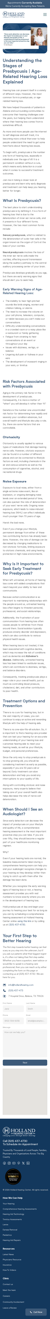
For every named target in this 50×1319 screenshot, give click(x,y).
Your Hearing (8, 1203)
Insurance (7, 1265)
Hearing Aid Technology (13, 1214)
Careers (6, 1296)
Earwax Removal (10, 1229)
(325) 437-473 (15, 990)
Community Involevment (13, 1302)
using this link (24, 921)
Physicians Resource (12, 1259)
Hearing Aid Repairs (12, 1240)
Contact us (8, 1284)
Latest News (8, 1254)
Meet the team (9, 1290)
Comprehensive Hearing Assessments (20, 1209)
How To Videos (9, 1270)
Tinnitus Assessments (12, 1219)
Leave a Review (10, 1308)
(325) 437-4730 (17, 924)
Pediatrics (7, 1235)
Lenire (5, 1224)
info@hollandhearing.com (20, 984)
